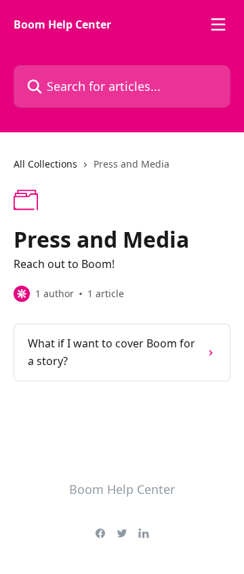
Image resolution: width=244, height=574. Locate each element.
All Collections (45, 163)
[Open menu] (218, 24)
